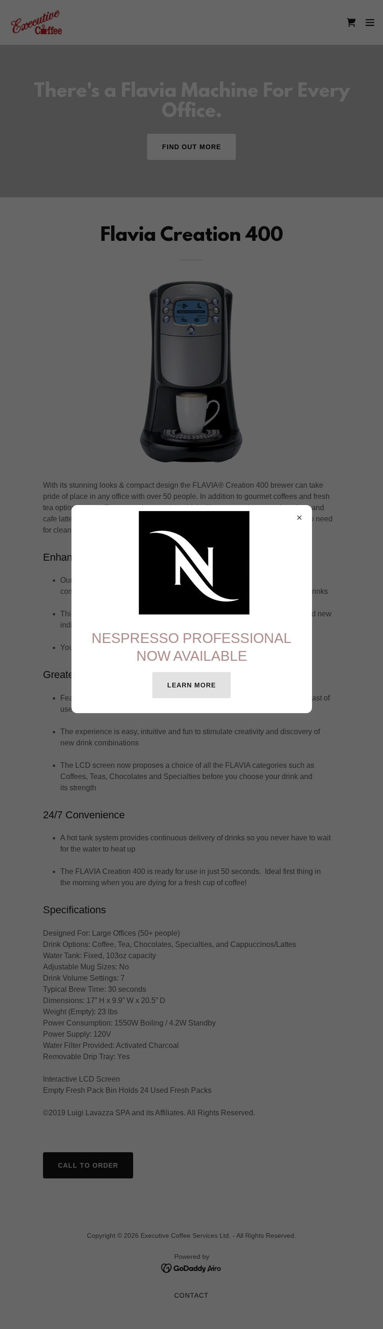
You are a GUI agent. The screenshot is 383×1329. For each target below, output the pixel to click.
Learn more (191, 685)
